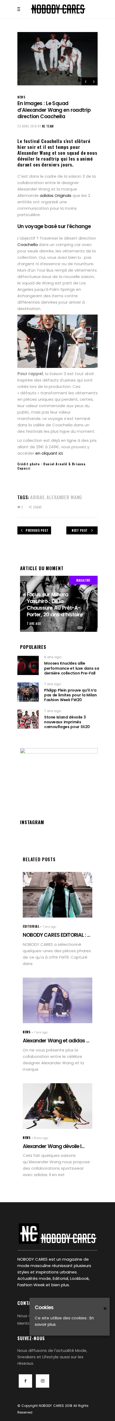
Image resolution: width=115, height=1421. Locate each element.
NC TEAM (48, 126)
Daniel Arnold (55, 464)
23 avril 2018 (27, 126)
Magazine (83, 580)
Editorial (31, 926)
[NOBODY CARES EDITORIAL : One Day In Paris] (57, 895)
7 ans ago (34, 623)
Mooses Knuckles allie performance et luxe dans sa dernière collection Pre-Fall (71, 668)
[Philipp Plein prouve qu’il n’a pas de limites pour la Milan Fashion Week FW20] (28, 692)
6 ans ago (52, 657)
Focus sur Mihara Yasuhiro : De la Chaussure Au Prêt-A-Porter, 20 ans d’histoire (55, 604)
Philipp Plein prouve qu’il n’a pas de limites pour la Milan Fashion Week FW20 (70, 695)
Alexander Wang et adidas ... (56, 1040)
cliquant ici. (52, 453)
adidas (37, 497)
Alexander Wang (64, 497)
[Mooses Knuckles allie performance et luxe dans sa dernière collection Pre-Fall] (28, 665)
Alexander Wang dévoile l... (54, 1146)
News (21, 97)
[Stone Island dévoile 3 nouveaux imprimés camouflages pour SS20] (28, 719)
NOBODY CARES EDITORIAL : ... (56, 935)
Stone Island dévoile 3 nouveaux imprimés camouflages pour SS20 (67, 722)
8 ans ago (41, 1138)
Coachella (27, 244)
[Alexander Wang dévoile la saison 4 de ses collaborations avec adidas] (57, 1106)
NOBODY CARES (51, 1405)
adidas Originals (55, 195)
